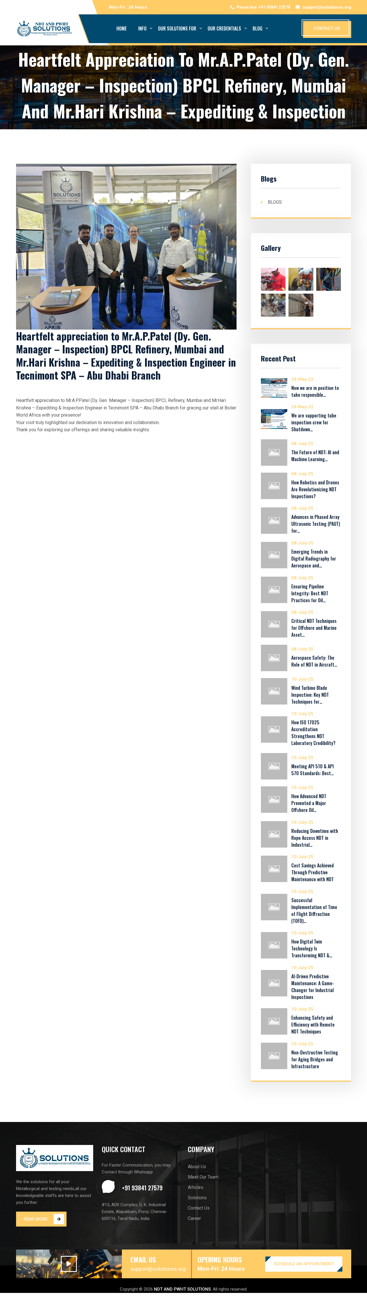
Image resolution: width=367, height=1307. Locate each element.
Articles (195, 1187)
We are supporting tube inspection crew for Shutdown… (313, 422)
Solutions (197, 1197)
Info (142, 28)
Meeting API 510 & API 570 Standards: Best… (312, 770)
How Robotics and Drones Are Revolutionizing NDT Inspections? (315, 489)
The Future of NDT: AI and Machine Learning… (315, 456)
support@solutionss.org (326, 7)
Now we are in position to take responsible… (315, 391)
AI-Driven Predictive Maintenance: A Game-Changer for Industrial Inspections (312, 986)
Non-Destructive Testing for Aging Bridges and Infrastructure (314, 1059)
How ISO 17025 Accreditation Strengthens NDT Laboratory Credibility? (313, 732)
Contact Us (199, 1208)
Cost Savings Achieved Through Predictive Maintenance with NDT (312, 872)
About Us (197, 1166)
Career (194, 1218)
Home (121, 28)
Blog (257, 28)
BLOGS (275, 202)
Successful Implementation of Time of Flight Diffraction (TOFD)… (314, 910)
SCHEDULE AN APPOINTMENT (304, 1263)
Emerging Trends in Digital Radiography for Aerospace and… (313, 558)
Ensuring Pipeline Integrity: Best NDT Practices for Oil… (309, 593)
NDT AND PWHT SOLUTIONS (182, 1289)
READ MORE (36, 1219)
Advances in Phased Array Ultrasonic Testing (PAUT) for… (315, 523)
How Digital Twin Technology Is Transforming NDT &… (311, 948)
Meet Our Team (203, 1177)
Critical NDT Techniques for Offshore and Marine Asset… (314, 627)
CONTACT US (326, 28)
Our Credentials (224, 28)
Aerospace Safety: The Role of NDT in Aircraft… (314, 661)
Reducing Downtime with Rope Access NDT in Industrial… (314, 837)
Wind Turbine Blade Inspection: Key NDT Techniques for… (310, 694)
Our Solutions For (177, 28)
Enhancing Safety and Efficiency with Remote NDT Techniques (313, 1024)
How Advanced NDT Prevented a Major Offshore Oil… (308, 803)
